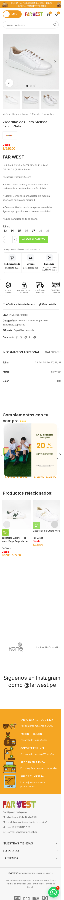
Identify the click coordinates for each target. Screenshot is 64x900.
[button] (53, 892)
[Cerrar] (55, 419)
